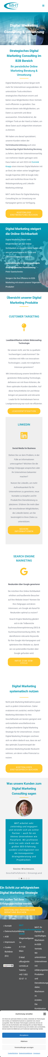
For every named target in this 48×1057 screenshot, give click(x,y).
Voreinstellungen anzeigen (24, 1047)
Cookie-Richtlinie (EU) (8, 951)
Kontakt (8, 926)
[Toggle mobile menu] (43, 5)
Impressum (36, 1053)
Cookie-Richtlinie (13, 1053)
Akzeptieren (24, 1035)
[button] (45, 1014)
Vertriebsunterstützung (16, 145)
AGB (7, 936)
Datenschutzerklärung (25, 1053)
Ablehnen (24, 1041)
